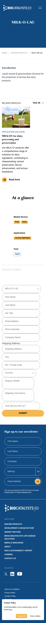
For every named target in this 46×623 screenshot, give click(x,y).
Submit (23, 413)
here (10, 610)
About (7, 546)
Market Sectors (12, 531)
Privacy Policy (9, 492)
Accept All (21, 616)
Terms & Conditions (12, 589)
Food (17, 222)
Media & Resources (13, 542)
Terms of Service (22, 492)
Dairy (24, 222)
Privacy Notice (9, 593)
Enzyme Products (20, 53)
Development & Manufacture (19, 527)
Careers (8, 554)
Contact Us (10, 558)
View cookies (35, 616)
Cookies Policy (10, 596)
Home (5, 53)
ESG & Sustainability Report (18, 550)
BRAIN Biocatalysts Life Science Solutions (19, 537)
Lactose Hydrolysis (22, 238)
